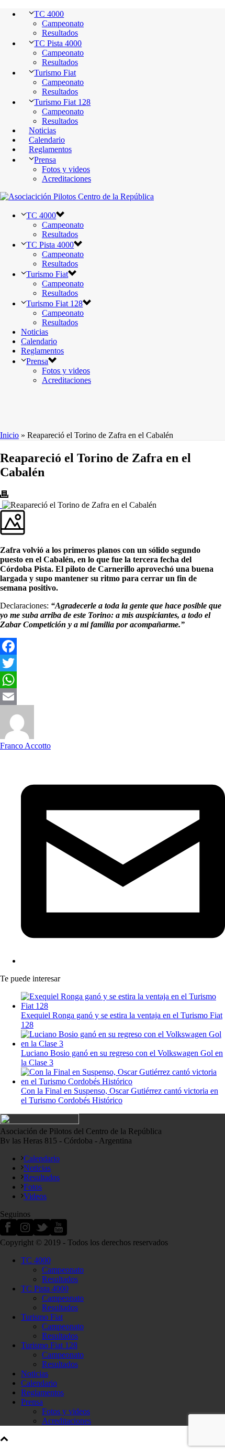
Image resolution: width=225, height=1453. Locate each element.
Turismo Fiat (55, 72)
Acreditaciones (66, 178)
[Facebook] (112, 646)
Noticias (42, 130)
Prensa (45, 159)
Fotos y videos (66, 169)
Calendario (47, 139)
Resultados (60, 32)
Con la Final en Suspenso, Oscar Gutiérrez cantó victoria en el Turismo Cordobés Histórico (119, 1095)
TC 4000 (49, 13)
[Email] (112, 696)
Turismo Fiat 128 (62, 102)
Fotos (33, 1186)
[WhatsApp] (112, 679)
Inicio (9, 435)
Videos (35, 1196)
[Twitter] (112, 663)
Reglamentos (50, 149)
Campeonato (63, 23)
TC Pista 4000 (58, 43)
